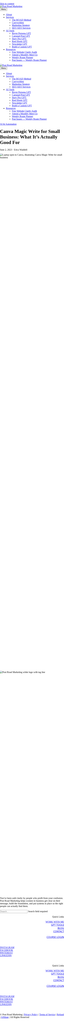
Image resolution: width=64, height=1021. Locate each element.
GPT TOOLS (57, 925)
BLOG (61, 928)
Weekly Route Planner (22, 57)
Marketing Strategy (21, 25)
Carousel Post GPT (21, 36)
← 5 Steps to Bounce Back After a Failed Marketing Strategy (15, 665)
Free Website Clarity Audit (24, 52)
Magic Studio (37, 189)
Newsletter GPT (19, 44)
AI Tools (10, 30)
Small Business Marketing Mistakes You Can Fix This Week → (48, 667)
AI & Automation (8, 124)
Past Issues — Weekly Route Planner (29, 60)
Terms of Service (47, 1014)
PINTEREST (6, 953)
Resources (11, 49)
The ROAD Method (21, 20)
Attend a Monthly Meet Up (25, 55)
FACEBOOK (6, 950)
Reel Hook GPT (19, 41)
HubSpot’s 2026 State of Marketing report (19, 371)
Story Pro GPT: (19, 38)
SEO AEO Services (21, 28)
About (9, 14)
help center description (23, 216)
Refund (60, 1014)
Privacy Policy (31, 1014)
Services (10, 17)
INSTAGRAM (7, 947)
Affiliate (5, 1017)
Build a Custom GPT (22, 46)
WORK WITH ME (55, 922)
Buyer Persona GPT (21, 33)
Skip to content (7, 3)
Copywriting (18, 22)
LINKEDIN (6, 955)
